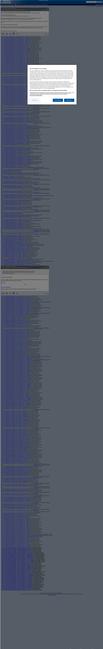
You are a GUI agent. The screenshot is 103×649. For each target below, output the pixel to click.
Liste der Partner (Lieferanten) (36, 95)
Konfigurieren (35, 100)
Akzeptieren (69, 100)
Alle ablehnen (58, 100)
